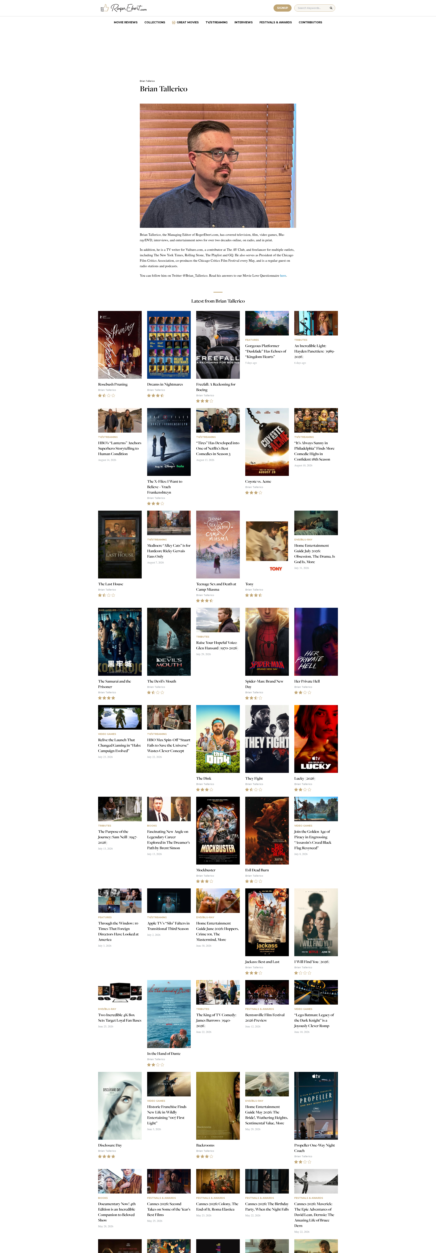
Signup (282, 8)
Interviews (244, 22)
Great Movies (188, 22)
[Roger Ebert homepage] (124, 8)
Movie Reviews (126, 22)
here (283, 275)
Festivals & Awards (276, 22)
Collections (154, 22)
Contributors (310, 22)
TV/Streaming (217, 22)
